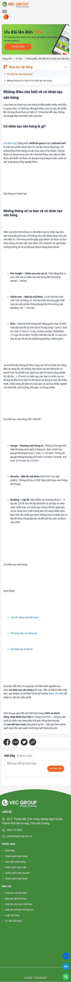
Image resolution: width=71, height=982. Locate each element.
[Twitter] (24, 742)
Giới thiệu (10, 850)
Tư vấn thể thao (13, 920)
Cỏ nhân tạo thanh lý (21, 649)
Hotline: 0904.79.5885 (6, 17)
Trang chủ (7, 58)
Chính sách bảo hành (16, 878)
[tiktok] (31, 972)
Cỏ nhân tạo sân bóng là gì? (20, 74)
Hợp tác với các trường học (19, 909)
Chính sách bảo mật (15, 867)
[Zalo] (65, 966)
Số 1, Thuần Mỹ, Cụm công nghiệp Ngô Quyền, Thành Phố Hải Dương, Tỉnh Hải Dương (32, 821)
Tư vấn (19, 58)
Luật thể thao (12, 915)
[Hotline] (65, 976)
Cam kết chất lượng (15, 861)
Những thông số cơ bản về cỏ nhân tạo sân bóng (29, 80)
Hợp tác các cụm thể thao (18, 904)
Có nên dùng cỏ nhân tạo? (25, 617)
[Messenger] (65, 955)
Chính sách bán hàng (16, 856)
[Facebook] (6, 742)
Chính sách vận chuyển (17, 873)
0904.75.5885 (56, 693)
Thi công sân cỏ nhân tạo (23, 633)
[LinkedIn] (32, 742)
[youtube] (22, 972)
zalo (15, 742)
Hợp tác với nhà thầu (16, 892)
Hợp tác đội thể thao (16, 898)
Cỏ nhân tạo (10, 143)
